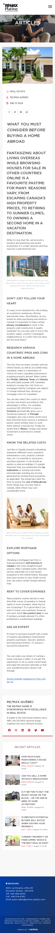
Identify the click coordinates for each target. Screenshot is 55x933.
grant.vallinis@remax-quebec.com (28, 900)
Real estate (17, 92)
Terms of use (35, 923)
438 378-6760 (18, 897)
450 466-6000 (18, 894)
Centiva (33, 929)
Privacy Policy (21, 923)
